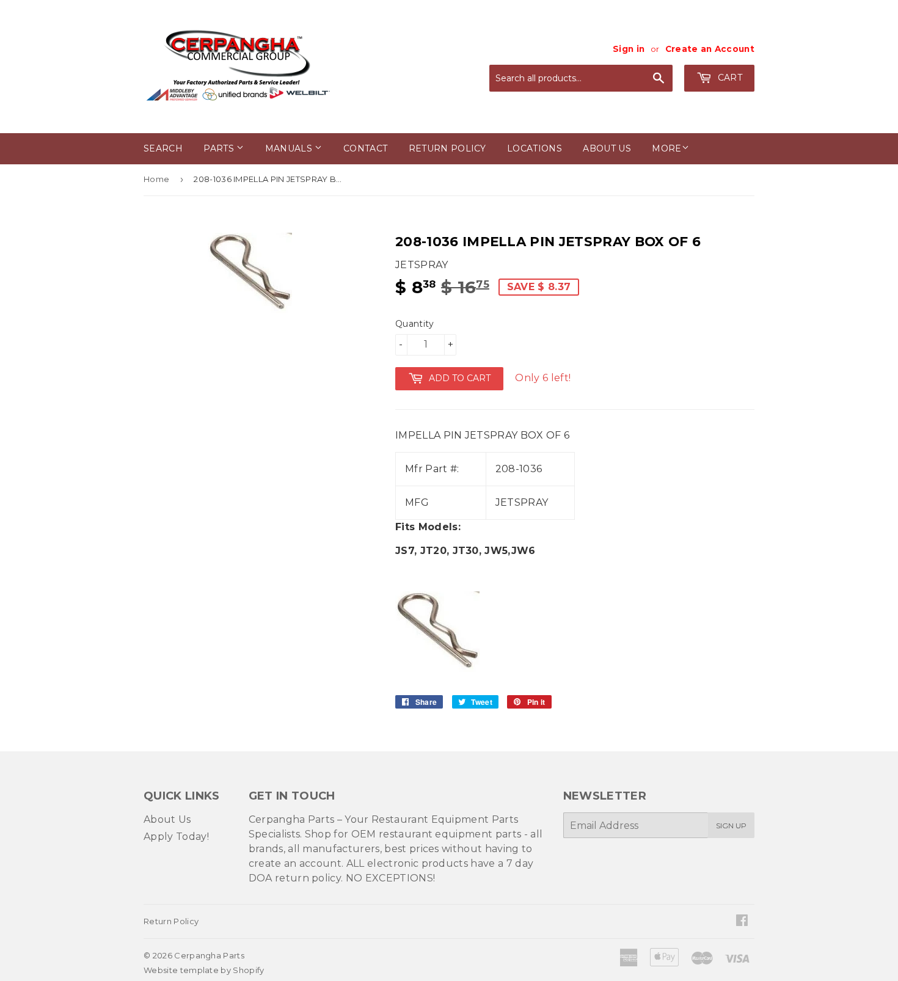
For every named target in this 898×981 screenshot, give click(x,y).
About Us (167, 819)
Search (163, 148)
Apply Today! (176, 836)
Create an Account (709, 49)
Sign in (628, 49)
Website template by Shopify (204, 970)
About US (607, 148)
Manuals (290, 148)
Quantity (414, 323)
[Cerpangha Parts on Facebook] (742, 921)
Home (156, 179)
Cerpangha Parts (209, 955)
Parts (219, 148)
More (666, 148)
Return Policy (447, 148)
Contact (365, 148)
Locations (534, 148)
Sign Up (731, 825)
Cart (728, 77)
